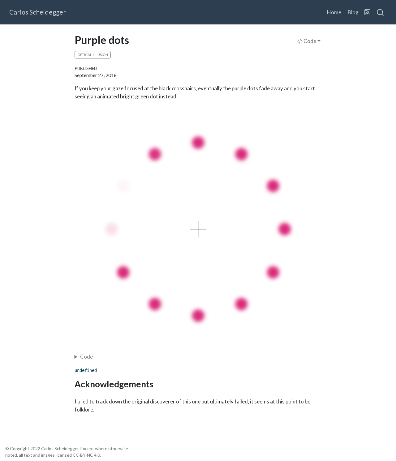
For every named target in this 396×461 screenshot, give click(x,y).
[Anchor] (159, 383)
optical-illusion (92, 55)
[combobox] (380, 12)
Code (309, 41)
